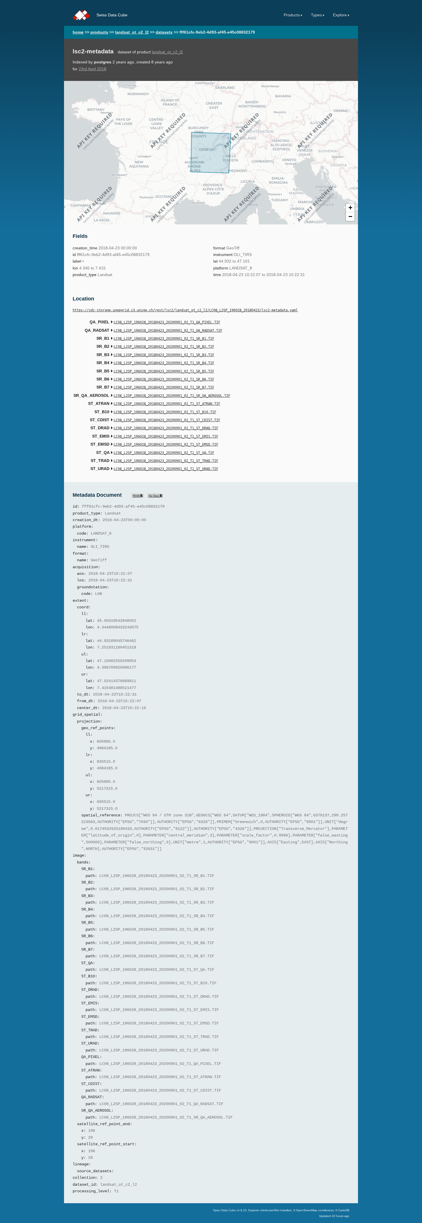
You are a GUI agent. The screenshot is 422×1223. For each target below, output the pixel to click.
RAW (136, 495)
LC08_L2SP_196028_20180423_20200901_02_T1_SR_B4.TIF (164, 363)
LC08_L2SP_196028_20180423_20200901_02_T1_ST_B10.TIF (165, 412)
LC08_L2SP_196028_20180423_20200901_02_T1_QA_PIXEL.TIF (167, 322)
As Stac (154, 495)
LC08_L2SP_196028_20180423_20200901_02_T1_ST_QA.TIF (164, 453)
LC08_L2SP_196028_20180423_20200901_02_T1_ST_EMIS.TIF (166, 436)
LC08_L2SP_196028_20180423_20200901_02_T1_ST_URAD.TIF (166, 469)
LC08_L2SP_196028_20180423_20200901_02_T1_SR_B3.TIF (164, 355)
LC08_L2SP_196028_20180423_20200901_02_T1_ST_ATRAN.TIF (167, 404)
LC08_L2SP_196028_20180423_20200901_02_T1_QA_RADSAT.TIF (168, 331)
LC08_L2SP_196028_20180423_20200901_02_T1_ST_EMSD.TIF (166, 444)
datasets (164, 32)
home (78, 32)
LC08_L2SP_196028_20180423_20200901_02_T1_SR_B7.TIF (164, 387)
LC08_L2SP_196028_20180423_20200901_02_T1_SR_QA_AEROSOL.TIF (172, 396)
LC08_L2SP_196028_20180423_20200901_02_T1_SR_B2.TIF (164, 347)
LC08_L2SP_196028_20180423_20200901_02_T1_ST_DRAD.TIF (166, 428)
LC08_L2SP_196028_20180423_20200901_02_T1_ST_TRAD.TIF (166, 461)
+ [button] (350, 207)
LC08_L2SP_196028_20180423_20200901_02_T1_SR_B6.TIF (164, 379)
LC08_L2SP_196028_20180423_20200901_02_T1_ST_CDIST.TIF (167, 420)
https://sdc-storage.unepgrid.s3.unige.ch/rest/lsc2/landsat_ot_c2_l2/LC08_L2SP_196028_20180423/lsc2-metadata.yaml (185, 310)
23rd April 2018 (92, 69)
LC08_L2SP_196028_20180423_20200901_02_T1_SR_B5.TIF (164, 371)
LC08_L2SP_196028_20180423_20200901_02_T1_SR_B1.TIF (164, 339)
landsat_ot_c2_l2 (132, 32)
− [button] (350, 216)
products (99, 32)
